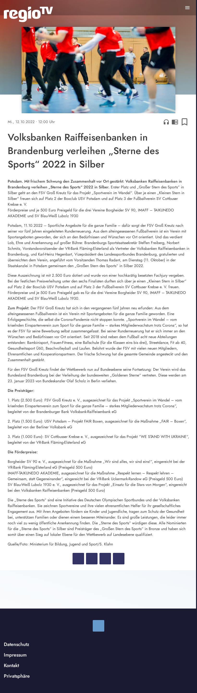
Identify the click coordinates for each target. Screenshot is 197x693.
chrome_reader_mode (175, 122)
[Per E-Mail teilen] (118, 558)
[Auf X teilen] (92, 558)
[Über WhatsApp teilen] (105, 558)
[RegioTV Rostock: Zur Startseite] (28, 14)
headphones (166, 122)
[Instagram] (98, 626)
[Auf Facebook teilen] (78, 558)
